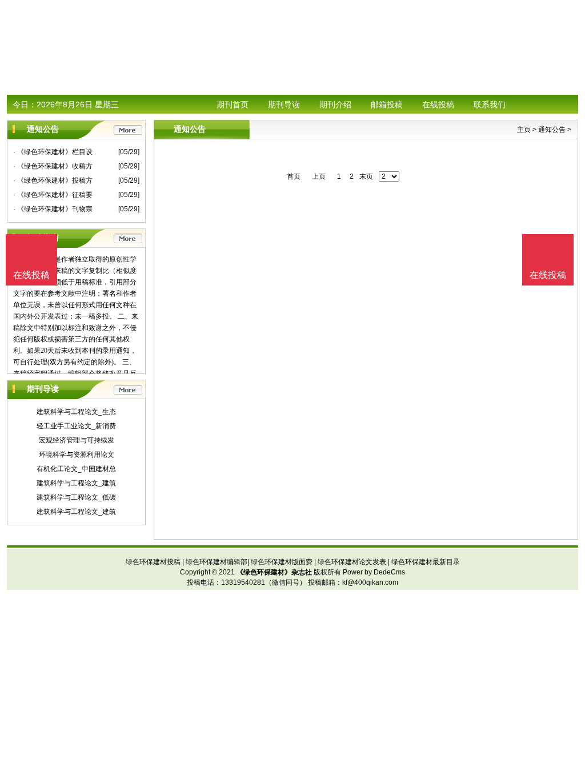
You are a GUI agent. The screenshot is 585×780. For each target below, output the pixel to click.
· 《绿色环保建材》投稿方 (53, 180)
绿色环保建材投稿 (153, 562)
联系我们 (490, 104)
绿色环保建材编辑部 (216, 562)
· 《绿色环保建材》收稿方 (53, 166)
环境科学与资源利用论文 (76, 455)
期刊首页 (233, 104)
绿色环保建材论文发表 (352, 562)
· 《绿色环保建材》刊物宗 (53, 209)
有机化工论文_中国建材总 (76, 469)
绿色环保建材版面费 (281, 562)
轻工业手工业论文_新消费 (76, 426)
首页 (293, 176)
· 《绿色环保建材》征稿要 (53, 195)
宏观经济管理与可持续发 (76, 440)
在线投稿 (438, 104)
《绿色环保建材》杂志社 (274, 572)
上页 (319, 176)
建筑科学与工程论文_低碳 (76, 497)
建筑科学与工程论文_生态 (76, 412)
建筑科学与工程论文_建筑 (76, 483)
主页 (524, 130)
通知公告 (552, 130)
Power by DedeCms (374, 572)
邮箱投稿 (387, 104)
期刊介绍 (335, 104)
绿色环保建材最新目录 (425, 562)
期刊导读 (284, 104)
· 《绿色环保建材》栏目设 (53, 152)
